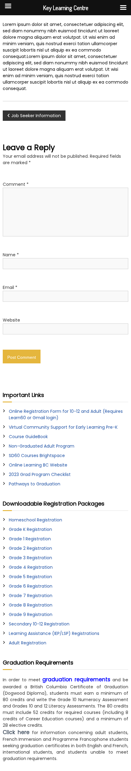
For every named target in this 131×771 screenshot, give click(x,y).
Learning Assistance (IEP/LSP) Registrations (54, 633)
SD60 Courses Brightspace (37, 455)
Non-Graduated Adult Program (41, 446)
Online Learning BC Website (38, 465)
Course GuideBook (28, 437)
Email (10, 287)
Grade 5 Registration (30, 577)
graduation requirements (76, 679)
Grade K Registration (30, 529)
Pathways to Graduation (34, 484)
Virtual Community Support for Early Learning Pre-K (63, 427)
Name (11, 255)
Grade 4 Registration (31, 567)
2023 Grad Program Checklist (40, 474)
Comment (16, 184)
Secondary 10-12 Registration (39, 624)
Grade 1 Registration (30, 539)
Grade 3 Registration (30, 558)
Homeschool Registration (35, 520)
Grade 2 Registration (30, 548)
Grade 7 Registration (30, 596)
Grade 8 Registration (30, 605)
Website (11, 320)
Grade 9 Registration (30, 614)
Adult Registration (27, 643)
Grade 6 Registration (30, 586)
